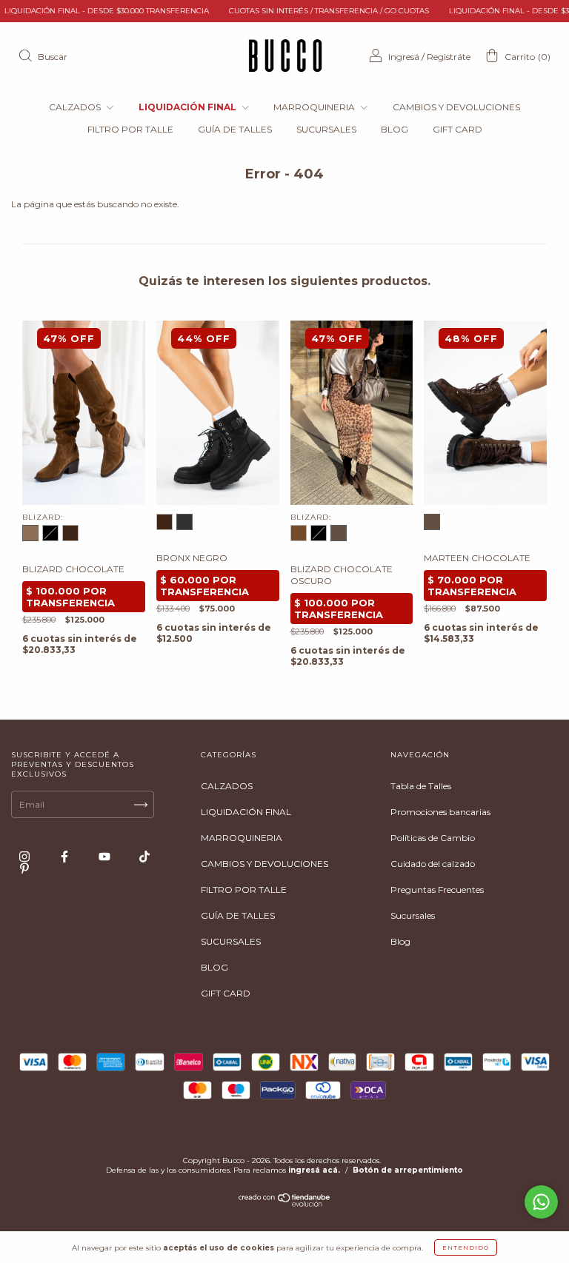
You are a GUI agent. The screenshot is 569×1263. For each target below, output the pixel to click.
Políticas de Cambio (432, 837)
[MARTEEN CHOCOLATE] (432, 522)
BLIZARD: (42, 517)
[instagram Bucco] (25, 856)
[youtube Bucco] (105, 856)
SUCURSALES (326, 129)
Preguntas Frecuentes (437, 889)
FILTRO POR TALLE (130, 129)
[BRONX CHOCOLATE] (164, 522)
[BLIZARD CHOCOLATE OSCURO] (70, 533)
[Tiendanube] (285, 1203)
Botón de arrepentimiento (408, 1170)
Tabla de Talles (420, 785)
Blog (400, 941)
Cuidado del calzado (432, 863)
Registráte (448, 56)
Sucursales (412, 915)
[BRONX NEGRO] (184, 522)
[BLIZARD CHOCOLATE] (30, 533)
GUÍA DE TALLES (235, 129)
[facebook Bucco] (65, 856)
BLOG (394, 129)
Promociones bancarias (440, 811)
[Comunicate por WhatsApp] (541, 1202)
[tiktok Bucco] (144, 856)
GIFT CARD (457, 129)
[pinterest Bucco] (24, 868)
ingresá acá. (314, 1170)
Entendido (465, 1247)
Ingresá (403, 56)
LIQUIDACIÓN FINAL (189, 107)
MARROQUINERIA (315, 107)
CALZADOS (76, 107)
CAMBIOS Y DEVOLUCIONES (456, 107)
